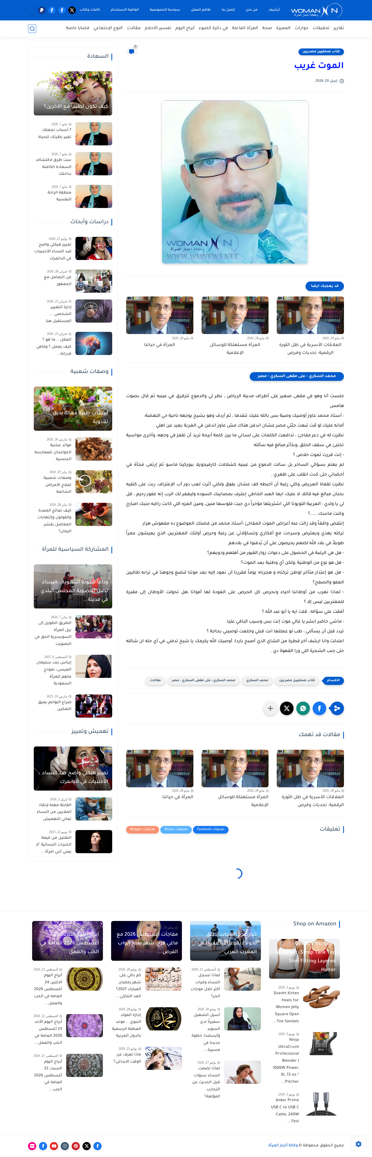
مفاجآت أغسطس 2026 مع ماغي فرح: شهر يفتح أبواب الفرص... (147, 943)
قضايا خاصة (77, 28)
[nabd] (31, 10)
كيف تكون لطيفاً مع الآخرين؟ (76, 107)
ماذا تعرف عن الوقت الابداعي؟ (127, 1058)
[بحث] (32, 29)
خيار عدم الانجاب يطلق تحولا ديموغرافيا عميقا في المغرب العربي (227, 943)
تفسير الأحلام (158, 28)
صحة (267, 28)
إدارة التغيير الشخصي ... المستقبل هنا (58, 314)
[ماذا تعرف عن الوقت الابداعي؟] (163, 1058)
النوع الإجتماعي (108, 28)
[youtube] (54, 1146)
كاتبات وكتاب (90, 10)
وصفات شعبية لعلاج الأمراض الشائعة (57, 485)
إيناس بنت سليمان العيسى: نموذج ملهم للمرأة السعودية (53, 673)
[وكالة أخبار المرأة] (316, 10)
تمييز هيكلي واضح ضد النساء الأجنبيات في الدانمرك (52, 252)
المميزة (283, 28)
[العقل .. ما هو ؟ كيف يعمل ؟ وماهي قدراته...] (93, 343)
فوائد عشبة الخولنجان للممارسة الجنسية (53, 452)
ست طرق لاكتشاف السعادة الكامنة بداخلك (53, 167)
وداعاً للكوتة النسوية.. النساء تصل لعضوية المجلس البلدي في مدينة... (74, 591)
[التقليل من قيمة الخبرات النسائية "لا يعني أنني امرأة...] (93, 841)
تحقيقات (321, 28)
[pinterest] (76, 1146)
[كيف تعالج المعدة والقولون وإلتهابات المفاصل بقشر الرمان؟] (93, 514)
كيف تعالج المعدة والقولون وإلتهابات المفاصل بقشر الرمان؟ (54, 521)
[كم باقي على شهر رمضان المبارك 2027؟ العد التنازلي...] (163, 979)
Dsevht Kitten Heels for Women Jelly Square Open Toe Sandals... (286, 1007)
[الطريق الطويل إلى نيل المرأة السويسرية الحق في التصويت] (93, 626)
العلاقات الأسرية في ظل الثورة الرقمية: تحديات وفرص (310, 349)
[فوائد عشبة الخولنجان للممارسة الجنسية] (93, 449)
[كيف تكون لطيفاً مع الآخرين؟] (73, 93)
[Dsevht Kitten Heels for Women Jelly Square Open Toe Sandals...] (321, 997)
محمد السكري (257, 680)
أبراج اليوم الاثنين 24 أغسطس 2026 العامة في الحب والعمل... (48, 990)
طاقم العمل (201, 10)
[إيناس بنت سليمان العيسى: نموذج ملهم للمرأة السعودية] (93, 666)
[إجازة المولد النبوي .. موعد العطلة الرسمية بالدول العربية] (163, 1018)
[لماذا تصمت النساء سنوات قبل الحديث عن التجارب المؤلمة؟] (242, 1072)
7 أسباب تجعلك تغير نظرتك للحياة (54, 134)
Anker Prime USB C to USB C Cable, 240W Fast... (285, 1111)
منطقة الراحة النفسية (59, 196)
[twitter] (72, 10)
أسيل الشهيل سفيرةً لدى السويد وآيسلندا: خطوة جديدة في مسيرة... (205, 1032)
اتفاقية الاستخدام (125, 10)
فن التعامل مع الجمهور (57, 281)
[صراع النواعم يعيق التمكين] (93, 706)
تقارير (339, 28)
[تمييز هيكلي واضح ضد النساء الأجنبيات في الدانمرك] (93, 248)
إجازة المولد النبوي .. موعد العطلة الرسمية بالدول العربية (126, 1026)
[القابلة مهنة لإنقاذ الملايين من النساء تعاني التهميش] (93, 809)
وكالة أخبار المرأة (283, 1146)
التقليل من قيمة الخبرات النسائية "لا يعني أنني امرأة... (53, 845)
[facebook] (62, 10)
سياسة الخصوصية (165, 10)
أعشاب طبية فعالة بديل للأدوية (80, 418)
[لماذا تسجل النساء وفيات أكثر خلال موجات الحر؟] (242, 979)
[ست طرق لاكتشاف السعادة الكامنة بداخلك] (93, 163)
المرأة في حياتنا (159, 345)
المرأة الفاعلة (245, 28)
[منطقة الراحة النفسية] (93, 196)
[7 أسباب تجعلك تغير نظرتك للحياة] (93, 133)
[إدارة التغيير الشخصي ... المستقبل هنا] (93, 311)
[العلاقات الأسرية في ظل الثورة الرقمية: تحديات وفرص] (310, 315)
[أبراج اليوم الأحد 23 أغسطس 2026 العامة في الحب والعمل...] (84, 1025)
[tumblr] (65, 1146)
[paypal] (41, 10)
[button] (319, 708)
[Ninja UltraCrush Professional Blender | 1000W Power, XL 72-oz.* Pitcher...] (321, 1043)
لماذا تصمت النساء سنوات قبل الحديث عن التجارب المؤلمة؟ (206, 1083)
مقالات (134, 28)
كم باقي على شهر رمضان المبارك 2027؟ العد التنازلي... (128, 986)
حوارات (302, 28)
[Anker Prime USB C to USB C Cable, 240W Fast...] (321, 1104)
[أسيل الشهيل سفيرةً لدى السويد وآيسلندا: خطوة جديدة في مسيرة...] (242, 1018)
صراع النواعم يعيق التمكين (54, 706)
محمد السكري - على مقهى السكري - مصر (297, 376)
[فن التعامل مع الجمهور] (93, 281)
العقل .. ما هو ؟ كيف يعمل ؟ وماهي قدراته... (53, 347)
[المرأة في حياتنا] (159, 315)
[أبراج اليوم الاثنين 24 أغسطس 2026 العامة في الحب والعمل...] (84, 979)
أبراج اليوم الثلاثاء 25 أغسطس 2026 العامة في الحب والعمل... (69, 943)
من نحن (252, 10)
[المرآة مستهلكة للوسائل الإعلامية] (235, 315)
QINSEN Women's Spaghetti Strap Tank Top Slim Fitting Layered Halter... (306, 957)
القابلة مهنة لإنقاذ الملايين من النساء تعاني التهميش (54, 812)
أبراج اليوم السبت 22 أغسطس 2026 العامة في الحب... (48, 1076)
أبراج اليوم (185, 28)
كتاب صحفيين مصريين (321, 52)
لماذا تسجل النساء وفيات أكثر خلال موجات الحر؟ (205, 986)
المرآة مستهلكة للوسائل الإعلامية (235, 349)
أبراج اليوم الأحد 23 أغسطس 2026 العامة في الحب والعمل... (48, 1032)
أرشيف (274, 10)
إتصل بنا (228, 10)
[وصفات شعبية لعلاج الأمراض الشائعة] (93, 481)
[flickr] (32, 1146)
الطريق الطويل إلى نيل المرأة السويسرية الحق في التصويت (53, 634)
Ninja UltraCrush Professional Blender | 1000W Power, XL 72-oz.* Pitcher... (286, 1061)
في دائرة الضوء (213, 28)
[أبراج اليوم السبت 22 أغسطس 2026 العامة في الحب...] (84, 1065)
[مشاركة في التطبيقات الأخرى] (270, 708)
